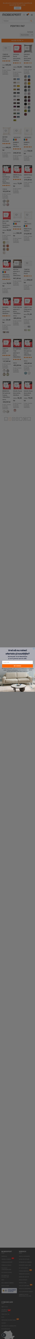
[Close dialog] (33, 648)
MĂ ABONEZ (17, 665)
